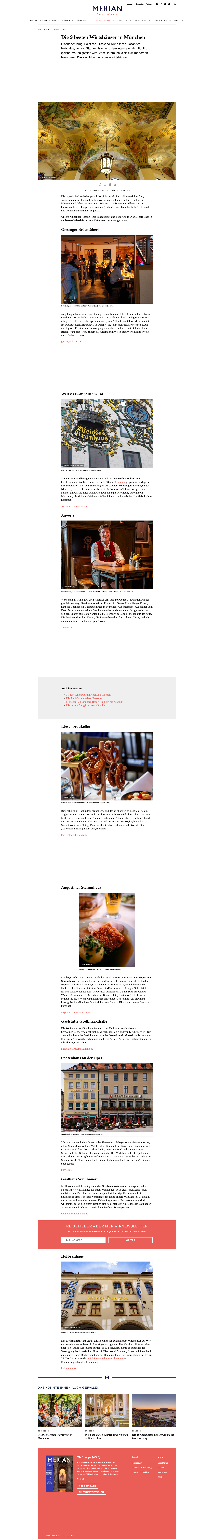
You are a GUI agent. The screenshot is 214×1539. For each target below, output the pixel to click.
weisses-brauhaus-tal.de (74, 506)
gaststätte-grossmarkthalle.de (77, 1048)
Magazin (130, 4)
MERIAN (41, 30)
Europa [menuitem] (124, 21)
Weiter (130, 1240)
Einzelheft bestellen (91, 1492)
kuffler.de (66, 1169)
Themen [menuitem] (65, 21)
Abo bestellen (87, 1486)
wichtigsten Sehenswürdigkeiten (106, 1358)
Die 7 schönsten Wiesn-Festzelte (84, 698)
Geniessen (43, 1431)
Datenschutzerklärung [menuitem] (142, 1468)
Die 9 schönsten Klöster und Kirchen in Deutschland (106, 1436)
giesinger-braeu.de (71, 341)
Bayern (66, 30)
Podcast (149, 4)
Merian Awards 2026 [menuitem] (43, 21)
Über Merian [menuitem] (163, 1463)
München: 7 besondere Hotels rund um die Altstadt (94, 701)
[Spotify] (165, 4)
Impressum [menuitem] (137, 1463)
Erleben (89, 1431)
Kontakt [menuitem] (161, 1468)
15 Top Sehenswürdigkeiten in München (88, 694)
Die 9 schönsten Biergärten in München (55, 1436)
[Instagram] (161, 4)
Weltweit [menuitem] (141, 21)
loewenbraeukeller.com (74, 834)
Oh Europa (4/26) (88, 1457)
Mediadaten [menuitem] (163, 1472)
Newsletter (139, 4)
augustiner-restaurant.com (75, 1012)
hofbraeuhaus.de (70, 1368)
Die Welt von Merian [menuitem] (168, 21)
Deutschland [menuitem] (103, 21)
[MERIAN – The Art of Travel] (107, 10)
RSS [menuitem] (160, 1477)
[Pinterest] (169, 4)
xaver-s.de (67, 627)
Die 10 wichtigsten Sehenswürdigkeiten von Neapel (153, 1436)
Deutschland (53, 30)
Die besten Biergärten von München (86, 705)
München (120, 481)
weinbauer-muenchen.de (74, 1213)
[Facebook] (157, 4)
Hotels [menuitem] (82, 21)
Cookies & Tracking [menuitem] (140, 1472)
